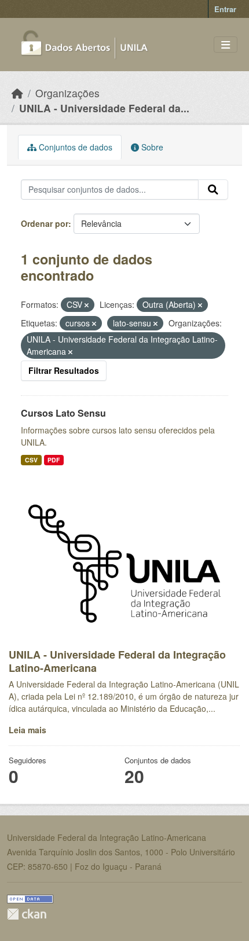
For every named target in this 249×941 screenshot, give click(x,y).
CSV (31, 459)
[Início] (17, 93)
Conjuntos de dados (74, 147)
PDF (53, 459)
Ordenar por (44, 223)
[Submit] (213, 189)
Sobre (151, 147)
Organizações (67, 93)
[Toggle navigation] (225, 44)
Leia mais (27, 730)
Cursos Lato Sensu (63, 413)
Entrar (225, 8)
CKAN (26, 914)
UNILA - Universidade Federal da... (104, 108)
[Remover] (87, 305)
